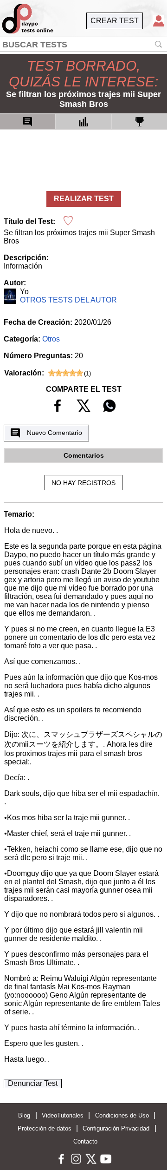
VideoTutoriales (63, 1115)
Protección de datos (44, 1128)
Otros (51, 339)
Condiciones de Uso (122, 1115)
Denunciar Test (33, 1083)
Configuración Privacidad (116, 1128)
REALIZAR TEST (84, 199)
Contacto (85, 1141)
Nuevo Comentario (54, 432)
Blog (24, 1115)
